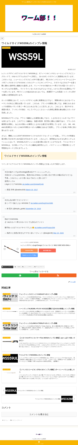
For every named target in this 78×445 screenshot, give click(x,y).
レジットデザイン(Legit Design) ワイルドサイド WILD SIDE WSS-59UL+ (45, 245)
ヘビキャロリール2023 (39, 439)
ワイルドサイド (40, 267)
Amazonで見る (29, 250)
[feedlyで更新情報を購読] (20, 275)
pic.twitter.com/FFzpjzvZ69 (45, 228)
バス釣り (18, 267)
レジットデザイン (28, 267)
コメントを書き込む (39, 414)
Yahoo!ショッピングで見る (29, 255)
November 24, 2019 (33, 209)
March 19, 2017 (32, 190)
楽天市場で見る (47, 250)
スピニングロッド (8, 267)
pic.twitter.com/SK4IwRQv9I (33, 184)
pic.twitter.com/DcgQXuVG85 (42, 203)
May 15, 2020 (58, 233)
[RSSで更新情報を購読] (57, 275)
